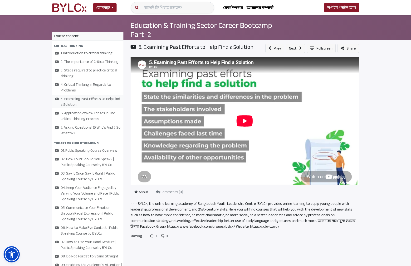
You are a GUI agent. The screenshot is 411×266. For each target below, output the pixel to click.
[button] (87, 45)
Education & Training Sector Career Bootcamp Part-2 (201, 30)
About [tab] (143, 192)
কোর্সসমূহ (103, 7)
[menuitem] (233, 7)
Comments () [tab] (171, 192)
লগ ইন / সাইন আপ (341, 7)
